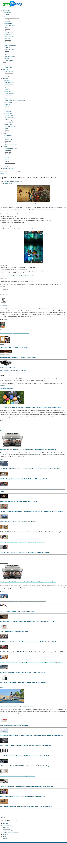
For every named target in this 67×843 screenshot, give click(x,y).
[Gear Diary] (33, 4)
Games (6, 137)
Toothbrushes (8, 153)
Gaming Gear (8, 141)
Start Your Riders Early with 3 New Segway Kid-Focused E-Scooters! (17, 706)
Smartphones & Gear (7, 10)
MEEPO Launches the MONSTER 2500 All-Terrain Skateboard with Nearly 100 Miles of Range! (25, 766)
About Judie (5, 823)
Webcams (7, 131)
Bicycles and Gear (9, 84)
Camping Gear (8, 86)
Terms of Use (5, 834)
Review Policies (6, 827)
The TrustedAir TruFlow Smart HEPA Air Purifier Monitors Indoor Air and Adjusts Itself (23, 682)
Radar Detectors (8, 67)
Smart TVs (7, 47)
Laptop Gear (10, 122)
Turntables (7, 58)
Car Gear (4, 62)
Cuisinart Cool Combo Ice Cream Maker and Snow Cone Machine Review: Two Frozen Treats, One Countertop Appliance (31, 532)
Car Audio (7, 64)
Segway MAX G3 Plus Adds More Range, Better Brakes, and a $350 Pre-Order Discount (22, 672)
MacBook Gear (8, 124)
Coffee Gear (7, 29)
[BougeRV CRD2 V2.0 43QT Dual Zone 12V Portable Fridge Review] (4, 518)
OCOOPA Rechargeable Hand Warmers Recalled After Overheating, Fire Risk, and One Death (24, 756)
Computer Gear (8, 113)
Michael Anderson (8, 183)
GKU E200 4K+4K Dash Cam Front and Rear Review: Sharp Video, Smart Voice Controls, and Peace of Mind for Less (30, 468)
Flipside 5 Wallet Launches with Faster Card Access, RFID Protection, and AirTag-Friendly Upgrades (26, 806)
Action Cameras (8, 80)
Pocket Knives (8, 150)
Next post (5, 291)
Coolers (6, 87)
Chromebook (8, 111)
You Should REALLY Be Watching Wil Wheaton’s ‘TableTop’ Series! (18, 357)
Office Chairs (8, 40)
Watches (7, 166)
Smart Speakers (8, 53)
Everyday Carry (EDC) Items (11, 148)
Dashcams (7, 65)
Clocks (6, 27)
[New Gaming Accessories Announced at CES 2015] (6, 365)
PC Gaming (7, 142)
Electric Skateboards (9, 93)
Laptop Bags (10, 120)
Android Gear (8, 12)
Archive (4, 836)
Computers (5, 109)
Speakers (7, 51)
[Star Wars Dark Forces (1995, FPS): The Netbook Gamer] (2, 328)
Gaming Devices (8, 139)
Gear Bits (7, 354)
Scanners (7, 130)
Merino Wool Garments (10, 163)
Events (1, 367)
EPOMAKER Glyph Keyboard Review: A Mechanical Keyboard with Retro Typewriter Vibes (24, 479)
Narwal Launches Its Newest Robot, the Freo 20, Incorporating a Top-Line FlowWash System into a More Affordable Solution (32, 735)
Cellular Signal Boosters (10, 25)
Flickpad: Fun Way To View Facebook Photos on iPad (13, 347)
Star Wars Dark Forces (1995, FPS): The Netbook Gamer (14, 333)
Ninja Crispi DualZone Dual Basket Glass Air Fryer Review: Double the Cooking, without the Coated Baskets (28, 449)
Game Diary (5, 133)
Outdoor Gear (5, 78)
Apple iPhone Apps (15, 181)
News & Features (12, 367)
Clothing (7, 157)
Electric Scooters (8, 95)
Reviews (7, 329)
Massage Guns (8, 75)
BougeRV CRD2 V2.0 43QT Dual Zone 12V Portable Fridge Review (17, 521)
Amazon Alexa (8, 21)
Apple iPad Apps (7, 181)
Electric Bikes (8, 91)
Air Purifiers (7, 19)
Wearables (7, 76)
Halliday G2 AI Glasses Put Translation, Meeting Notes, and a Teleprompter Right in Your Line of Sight (26, 786)
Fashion (4, 155)
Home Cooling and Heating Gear (12, 18)
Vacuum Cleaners (9, 60)
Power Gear (7, 104)
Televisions (7, 54)
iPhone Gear (7, 14)
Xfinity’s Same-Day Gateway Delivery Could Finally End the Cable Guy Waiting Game (22, 796)
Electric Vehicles (8, 97)
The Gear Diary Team (7, 825)
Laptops (7, 119)
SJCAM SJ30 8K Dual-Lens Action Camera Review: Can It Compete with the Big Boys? (23, 542)
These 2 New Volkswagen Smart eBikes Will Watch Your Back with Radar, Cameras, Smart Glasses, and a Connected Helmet (32, 652)
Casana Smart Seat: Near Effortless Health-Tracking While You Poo (17, 776)
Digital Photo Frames (9, 32)
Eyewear (7, 159)
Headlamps (7, 98)
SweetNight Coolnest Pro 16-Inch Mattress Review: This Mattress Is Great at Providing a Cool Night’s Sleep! (28, 621)
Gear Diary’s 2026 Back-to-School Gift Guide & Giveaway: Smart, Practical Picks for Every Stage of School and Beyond (30, 407)
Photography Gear (9, 41)
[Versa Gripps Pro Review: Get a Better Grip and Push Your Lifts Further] (4, 498)
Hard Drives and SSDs (10, 126)
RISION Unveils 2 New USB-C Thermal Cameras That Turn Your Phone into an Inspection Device (25, 745)
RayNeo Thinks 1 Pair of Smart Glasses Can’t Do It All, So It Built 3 (17, 611)
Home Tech (5, 16)
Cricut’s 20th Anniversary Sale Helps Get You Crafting (14, 631)
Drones (6, 89)
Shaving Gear (8, 152)
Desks (6, 30)
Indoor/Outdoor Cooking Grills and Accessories (15, 100)
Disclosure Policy (6, 829)
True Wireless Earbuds (10, 56)
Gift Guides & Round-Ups (8, 168)
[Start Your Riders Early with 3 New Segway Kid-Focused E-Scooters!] (12, 702)
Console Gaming (8, 135)
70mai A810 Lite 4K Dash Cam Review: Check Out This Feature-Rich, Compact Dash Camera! (24, 552)
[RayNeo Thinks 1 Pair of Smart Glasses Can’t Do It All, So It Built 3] (4, 608)
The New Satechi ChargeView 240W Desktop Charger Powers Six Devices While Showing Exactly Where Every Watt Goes (31, 662)
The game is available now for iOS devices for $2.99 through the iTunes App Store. (17, 275)
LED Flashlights (8, 102)
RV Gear (7, 108)
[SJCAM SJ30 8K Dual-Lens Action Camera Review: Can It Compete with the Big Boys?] (4, 538)
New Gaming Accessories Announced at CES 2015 (13, 370)
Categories (2, 820)
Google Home (8, 34)
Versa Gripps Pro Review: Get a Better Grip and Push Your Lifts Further (19, 501)
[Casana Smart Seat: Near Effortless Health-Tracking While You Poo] (4, 772)
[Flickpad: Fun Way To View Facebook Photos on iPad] (5, 342)
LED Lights (7, 38)
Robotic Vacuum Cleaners (10, 45)
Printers (6, 128)
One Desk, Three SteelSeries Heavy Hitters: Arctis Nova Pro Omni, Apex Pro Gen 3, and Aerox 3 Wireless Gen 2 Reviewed (31, 511)
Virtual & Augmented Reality (11, 144)
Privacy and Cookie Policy (8, 830)
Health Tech (5, 69)
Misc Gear (5, 146)
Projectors (7, 43)
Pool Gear (7, 106)
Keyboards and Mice (9, 117)
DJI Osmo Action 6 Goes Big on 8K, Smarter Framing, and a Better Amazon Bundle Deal (23, 601)
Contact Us (5, 838)
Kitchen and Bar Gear (9, 36)
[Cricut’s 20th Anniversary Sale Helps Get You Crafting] (4, 628)
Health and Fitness (9, 73)
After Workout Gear (9, 71)
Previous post (5, 289)
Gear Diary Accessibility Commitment (10, 832)
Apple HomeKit (8, 23)
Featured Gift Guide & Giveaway (7, 388)
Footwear (7, 161)
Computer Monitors (9, 115)
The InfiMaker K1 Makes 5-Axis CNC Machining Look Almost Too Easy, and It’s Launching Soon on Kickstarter (29, 642)
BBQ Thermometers (9, 82)
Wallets (6, 165)
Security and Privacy (9, 49)
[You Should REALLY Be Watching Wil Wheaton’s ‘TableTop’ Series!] (6, 352)
